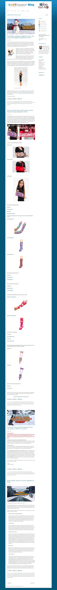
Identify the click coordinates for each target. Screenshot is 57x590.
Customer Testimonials (42, 64)
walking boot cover (23, 103)
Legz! (13, 215)
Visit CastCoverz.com (43, 30)
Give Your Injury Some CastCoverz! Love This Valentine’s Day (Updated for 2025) (20, 111)
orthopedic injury (18, 473)
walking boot (26, 473)
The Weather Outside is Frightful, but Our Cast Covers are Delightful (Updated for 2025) (20, 36)
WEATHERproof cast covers (17, 102)
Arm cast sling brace (16, 101)
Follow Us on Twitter (43, 26)
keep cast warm (9, 103)
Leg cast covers (30, 101)
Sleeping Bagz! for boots (12, 559)
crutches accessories (30, 402)
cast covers (25, 118)
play (20, 575)
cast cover (26, 102)
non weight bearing (28, 472)
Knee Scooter (12, 538)
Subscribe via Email (43, 22)
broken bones (19, 472)
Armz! (21, 215)
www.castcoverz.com (31, 473)
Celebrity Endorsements (42, 62)
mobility (25, 472)
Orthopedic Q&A (41, 66)
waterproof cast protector (12, 576)
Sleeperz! (17, 48)
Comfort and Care (25, 101)
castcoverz (33, 102)
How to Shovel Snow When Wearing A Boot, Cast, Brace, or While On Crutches (20, 428)
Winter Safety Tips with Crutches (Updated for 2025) (20, 481)
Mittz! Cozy (17, 55)
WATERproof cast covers (10, 102)
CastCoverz (21, 101)
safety (22, 575)
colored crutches (22, 402)
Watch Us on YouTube (44, 28)
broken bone (15, 472)
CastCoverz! (14, 45)
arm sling (12, 472)
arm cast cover (11, 402)
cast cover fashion (29, 574)
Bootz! (30, 215)
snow (23, 575)
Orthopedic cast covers (15, 103)
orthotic (19, 103)
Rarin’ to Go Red (9, 159)
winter (25, 576)
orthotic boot (22, 473)
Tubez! (17, 52)
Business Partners (41, 60)
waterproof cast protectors (20, 576)
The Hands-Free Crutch (21, 540)
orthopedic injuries (13, 473)
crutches (26, 402)
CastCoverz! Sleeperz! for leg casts (22, 558)
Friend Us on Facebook (44, 24)
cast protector (29, 102)
